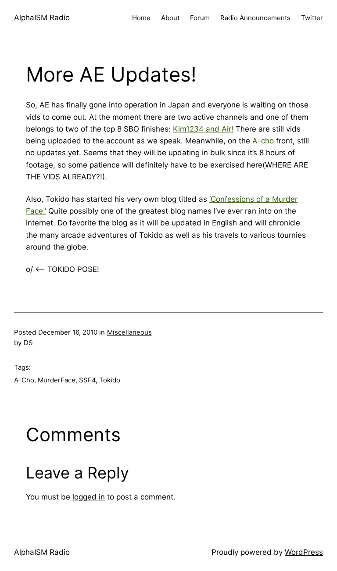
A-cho (263, 140)
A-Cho (24, 380)
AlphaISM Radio (42, 17)
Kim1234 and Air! (203, 129)
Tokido (109, 380)
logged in (88, 496)
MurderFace (56, 380)
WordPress (304, 552)
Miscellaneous (129, 332)
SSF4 (87, 380)
